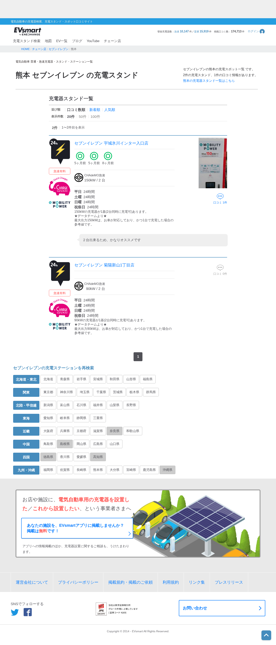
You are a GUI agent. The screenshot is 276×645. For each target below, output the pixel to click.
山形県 (131, 379)
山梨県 (114, 405)
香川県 (65, 457)
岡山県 (81, 444)
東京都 (48, 392)
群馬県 (151, 392)
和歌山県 (132, 431)
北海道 (48, 379)
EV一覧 (61, 41)
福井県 (98, 405)
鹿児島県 (149, 470)
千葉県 (101, 392)
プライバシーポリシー (78, 582)
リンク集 (197, 582)
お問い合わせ (195, 608)
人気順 (109, 110)
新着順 (94, 110)
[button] (256, 31)
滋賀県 (98, 431)
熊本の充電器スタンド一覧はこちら (209, 80)
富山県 (65, 405)
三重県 (98, 418)
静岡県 (81, 418)
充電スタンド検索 (26, 41)
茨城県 (118, 392)
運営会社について (32, 582)
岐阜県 (65, 418)
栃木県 (134, 392)
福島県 (148, 379)
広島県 (98, 444)
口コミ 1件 (220, 202)
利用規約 (171, 582)
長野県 (131, 405)
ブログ (77, 41)
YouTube (93, 41)
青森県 (65, 379)
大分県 (114, 470)
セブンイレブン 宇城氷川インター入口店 (111, 143)
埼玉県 (85, 392)
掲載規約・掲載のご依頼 (130, 582)
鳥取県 (48, 444)
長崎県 (81, 470)
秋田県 (114, 379)
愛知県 (48, 418)
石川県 (81, 405)
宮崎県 (131, 470)
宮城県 (98, 379)
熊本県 (98, 470)
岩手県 (81, 379)
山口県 (114, 444)
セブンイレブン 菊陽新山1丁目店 (104, 265)
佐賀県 (65, 470)
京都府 (81, 431)
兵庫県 (65, 431)
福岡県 (48, 470)
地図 (48, 41)
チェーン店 (112, 41)
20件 (71, 117)
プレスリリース (229, 582)
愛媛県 (81, 457)
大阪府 (48, 431)
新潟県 (48, 405)
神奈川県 (66, 392)
